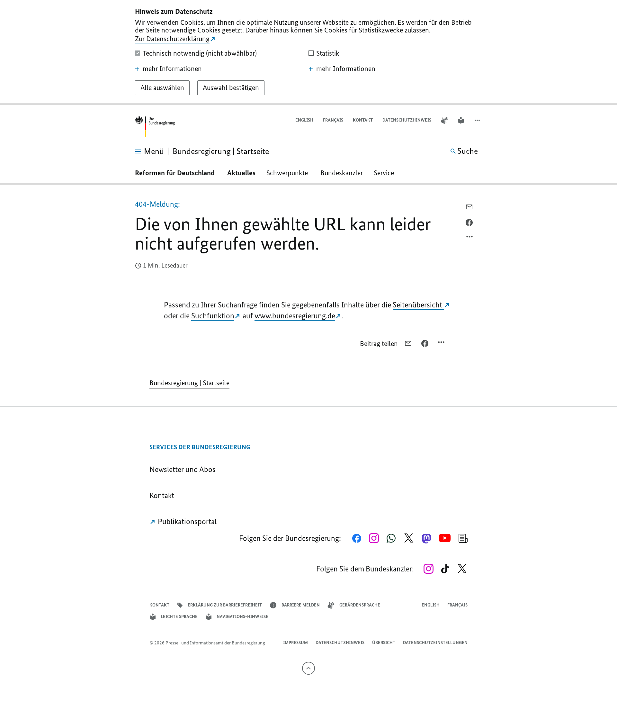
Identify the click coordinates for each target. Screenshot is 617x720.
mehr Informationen (172, 69)
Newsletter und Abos (184, 469)
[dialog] (308, 52)
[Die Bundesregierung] (155, 126)
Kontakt (363, 120)
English (304, 120)
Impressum (295, 642)
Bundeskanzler (341, 173)
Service (386, 173)
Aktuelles (241, 173)
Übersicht (383, 642)
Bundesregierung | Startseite (189, 382)
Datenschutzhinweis (406, 120)
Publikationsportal (186, 521)
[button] (477, 120)
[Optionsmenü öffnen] (470, 238)
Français (333, 120)
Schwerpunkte (287, 173)
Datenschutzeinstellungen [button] (435, 642)
